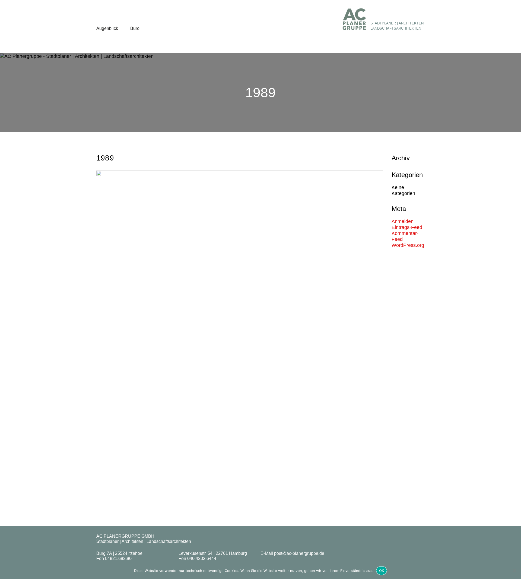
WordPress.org (408, 245)
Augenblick (107, 28)
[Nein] (514, 570)
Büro (134, 28)
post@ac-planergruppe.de (299, 553)
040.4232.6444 (201, 558)
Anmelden (403, 221)
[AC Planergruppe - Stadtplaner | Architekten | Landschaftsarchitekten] (354, 19)
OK (381, 570)
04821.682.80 (118, 558)
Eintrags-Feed (407, 227)
